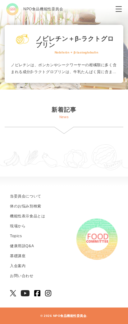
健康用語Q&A (22, 246)
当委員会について (25, 196)
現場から (17, 226)
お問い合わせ (22, 276)
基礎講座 (17, 256)
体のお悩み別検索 (25, 206)
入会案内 (17, 266)
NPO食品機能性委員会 (43, 9)
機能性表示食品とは (27, 216)
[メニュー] (119, 9)
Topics (16, 236)
